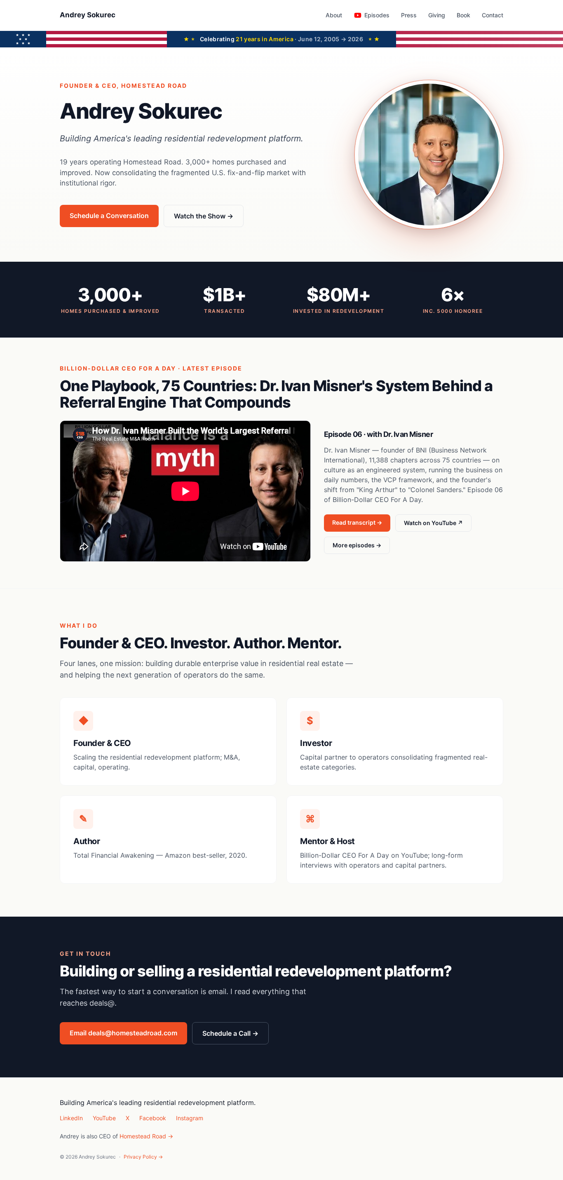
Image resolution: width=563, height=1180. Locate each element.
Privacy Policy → (143, 1157)
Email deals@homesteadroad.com (123, 1033)
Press (409, 15)
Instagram (189, 1117)
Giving (436, 15)
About (334, 15)
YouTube (104, 1117)
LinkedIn (71, 1117)
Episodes (376, 15)
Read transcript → (357, 522)
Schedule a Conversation (109, 215)
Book (463, 15)
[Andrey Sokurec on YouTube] (358, 15)
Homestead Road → (146, 1136)
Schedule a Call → (230, 1033)
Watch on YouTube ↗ (433, 522)
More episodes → (357, 545)
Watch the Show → (203, 216)
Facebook (152, 1117)
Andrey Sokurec (87, 15)
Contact (492, 15)
